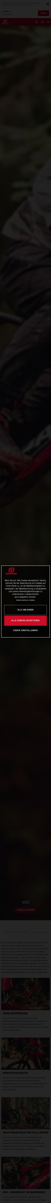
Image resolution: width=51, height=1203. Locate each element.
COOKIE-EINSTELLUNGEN (25, 630)
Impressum (32, 600)
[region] (25, 602)
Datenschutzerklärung (22, 600)
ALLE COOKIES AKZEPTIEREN (25, 621)
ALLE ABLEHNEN (25, 610)
